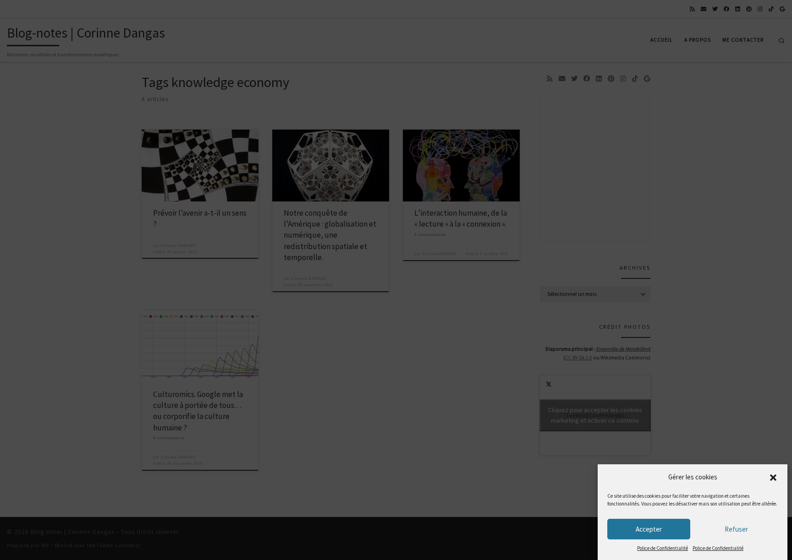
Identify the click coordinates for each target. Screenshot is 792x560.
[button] (773, 477)
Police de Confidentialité (662, 548)
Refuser (736, 529)
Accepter (649, 529)
